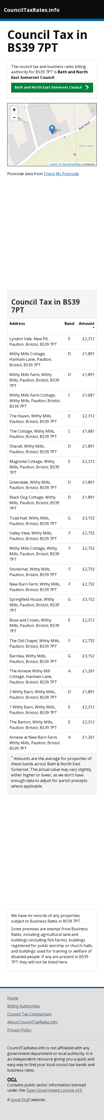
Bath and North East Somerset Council (48, 87)
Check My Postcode (61, 173)
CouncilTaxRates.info (31, 10)
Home (12, 998)
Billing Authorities (23, 1006)
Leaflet (53, 164)
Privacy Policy (19, 1030)
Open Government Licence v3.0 (54, 1090)
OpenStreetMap (71, 164)
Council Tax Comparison (29, 1014)
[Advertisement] (52, 232)
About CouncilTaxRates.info (32, 1022)
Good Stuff (20, 1099)
